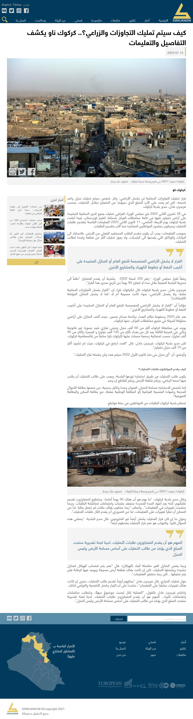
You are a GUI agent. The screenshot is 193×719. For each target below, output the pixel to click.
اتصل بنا (121, 648)
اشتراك (119, 618)
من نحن (121, 654)
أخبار (183, 641)
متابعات (181, 654)
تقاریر (183, 648)
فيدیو (122, 641)
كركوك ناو (179, 189)
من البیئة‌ (151, 648)
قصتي (152, 641)
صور (153, 654)
